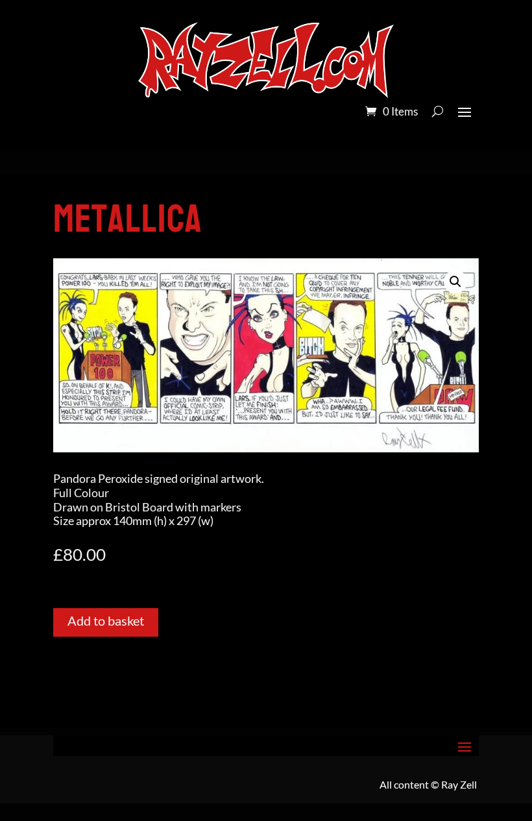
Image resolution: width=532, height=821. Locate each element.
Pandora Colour (127, 181)
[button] (455, 281)
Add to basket (105, 620)
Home (67, 181)
